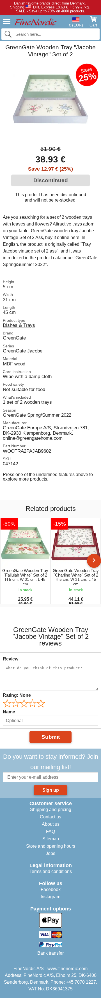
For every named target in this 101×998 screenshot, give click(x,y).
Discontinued (50, 180)
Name (9, 711)
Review (10, 659)
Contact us (50, 816)
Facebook (51, 889)
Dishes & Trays (19, 325)
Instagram (50, 896)
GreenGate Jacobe (22, 351)
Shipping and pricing (50, 809)
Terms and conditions (50, 871)
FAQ (50, 831)
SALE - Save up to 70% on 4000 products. (50, 11)
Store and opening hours (50, 846)
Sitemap (50, 838)
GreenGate (14, 338)
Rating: (17, 695)
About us (50, 824)
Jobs (50, 853)
